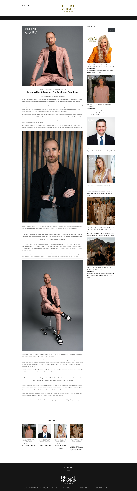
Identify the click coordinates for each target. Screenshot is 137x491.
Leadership (56, 89)
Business (41, 89)
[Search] (114, 5)
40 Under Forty (26, 439)
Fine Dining (76, 439)
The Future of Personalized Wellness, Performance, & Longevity (61, 446)
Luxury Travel (77, 18)
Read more (99, 72)
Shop (88, 18)
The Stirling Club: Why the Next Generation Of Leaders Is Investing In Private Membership (76, 448)
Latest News (48, 89)
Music (30, 441)
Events (104, 18)
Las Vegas (29, 440)
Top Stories (51, 18)
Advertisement (42, 439)
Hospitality (77, 440)
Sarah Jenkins (46, 96)
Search (111, 30)
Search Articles (91, 26)
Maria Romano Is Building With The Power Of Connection (29, 445)
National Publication (36, 18)
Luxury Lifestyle (79, 442)
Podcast (96, 18)
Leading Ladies (61, 440)
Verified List (64, 18)
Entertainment (42, 440)
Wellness (64, 89)
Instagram (69, 467)
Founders (25, 440)
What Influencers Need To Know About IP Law (45, 444)
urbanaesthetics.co (44, 400)
